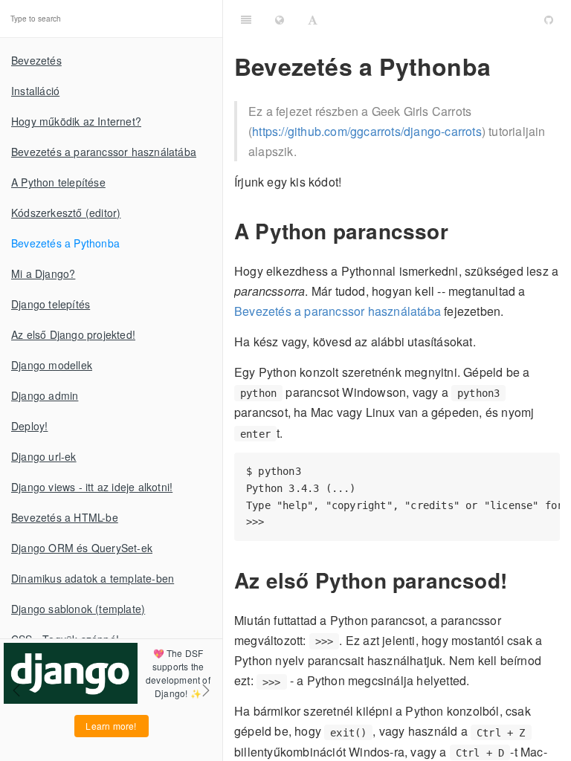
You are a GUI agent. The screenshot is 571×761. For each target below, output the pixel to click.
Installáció (35, 90)
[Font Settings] (312, 18)
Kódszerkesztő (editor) (65, 212)
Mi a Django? (43, 273)
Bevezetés (36, 60)
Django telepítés (50, 304)
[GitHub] (548, 18)
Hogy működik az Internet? (76, 121)
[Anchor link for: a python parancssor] (458, 231)
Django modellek (51, 364)
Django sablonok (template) (78, 608)
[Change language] (279, 18)
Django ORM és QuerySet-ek (81, 547)
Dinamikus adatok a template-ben (92, 578)
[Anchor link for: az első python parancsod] (517, 580)
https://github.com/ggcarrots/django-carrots (367, 131)
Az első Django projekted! (73, 334)
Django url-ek (44, 456)
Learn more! (111, 725)
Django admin (44, 395)
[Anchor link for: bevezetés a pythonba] (502, 66)
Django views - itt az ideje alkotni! (91, 486)
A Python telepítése (58, 182)
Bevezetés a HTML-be (64, 517)
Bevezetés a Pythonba (65, 243)
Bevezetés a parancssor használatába (103, 151)
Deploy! (29, 425)
